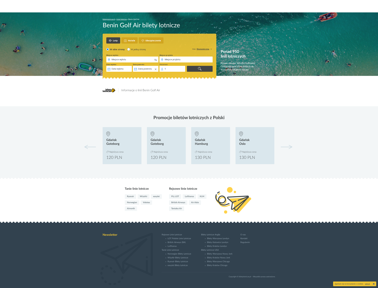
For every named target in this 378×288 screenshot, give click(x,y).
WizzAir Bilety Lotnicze (178, 258)
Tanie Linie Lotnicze (170, 250)
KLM (202, 196)
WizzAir (143, 196)
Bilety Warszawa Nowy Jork (219, 254)
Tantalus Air (176, 209)
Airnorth (131, 209)
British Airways (178, 202)
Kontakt (243, 239)
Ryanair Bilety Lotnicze (178, 262)
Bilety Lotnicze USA (210, 250)
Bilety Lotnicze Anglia (210, 235)
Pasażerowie (163, 64)
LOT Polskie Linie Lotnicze (179, 239)
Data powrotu (138, 64)
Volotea (146, 202)
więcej (367, 284)
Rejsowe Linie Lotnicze (172, 235)
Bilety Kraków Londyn (217, 246)
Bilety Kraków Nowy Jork (218, 258)
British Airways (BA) (177, 242)
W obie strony (117, 49)
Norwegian (132, 202)
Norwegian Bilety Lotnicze (179, 254)
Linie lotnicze (122, 19)
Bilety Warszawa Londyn (218, 239)
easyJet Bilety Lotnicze (178, 265)
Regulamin (245, 242)
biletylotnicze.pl (109, 19)
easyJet (156, 196)
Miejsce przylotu (166, 55)
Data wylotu (111, 64)
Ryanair (130, 196)
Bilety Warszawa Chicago (218, 262)
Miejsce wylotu (112, 55)
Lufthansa (189, 196)
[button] (286, 147)
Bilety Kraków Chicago (217, 265)
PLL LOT (175, 196)
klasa (194, 49)
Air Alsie (195, 202)
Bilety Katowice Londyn (217, 242)
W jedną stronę (138, 49)
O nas (243, 235)
